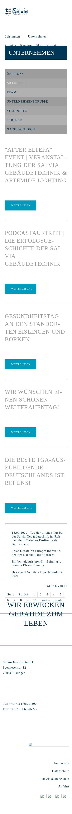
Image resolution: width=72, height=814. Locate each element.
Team (11, 92)
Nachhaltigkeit (22, 129)
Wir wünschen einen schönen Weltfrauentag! (33, 399)
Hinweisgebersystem (55, 778)
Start (10, 594)
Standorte (17, 110)
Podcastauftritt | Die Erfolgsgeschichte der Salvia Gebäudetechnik (35, 248)
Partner (14, 120)
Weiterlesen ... (21, 205)
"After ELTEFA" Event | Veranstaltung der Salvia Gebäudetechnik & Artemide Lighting (36, 165)
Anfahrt (63, 786)
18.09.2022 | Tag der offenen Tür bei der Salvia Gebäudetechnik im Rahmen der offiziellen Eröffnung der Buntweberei (37, 538)
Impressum (61, 763)
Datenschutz (60, 771)
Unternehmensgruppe (27, 101)
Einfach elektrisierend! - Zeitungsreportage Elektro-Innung (37, 563)
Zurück (24, 594)
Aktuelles (17, 83)
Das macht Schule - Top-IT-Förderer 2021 (37, 574)
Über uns (15, 73)
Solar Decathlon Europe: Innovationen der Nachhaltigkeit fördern (36, 552)
